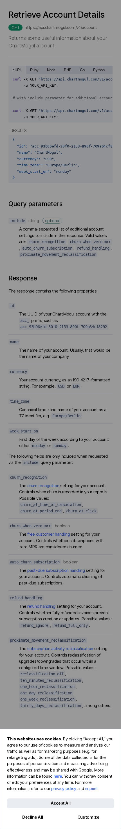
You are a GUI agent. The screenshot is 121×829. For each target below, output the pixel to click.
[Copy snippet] (106, 79)
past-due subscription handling (56, 570)
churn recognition (43, 485)
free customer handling (48, 534)
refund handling (41, 606)
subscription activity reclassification (60, 648)
